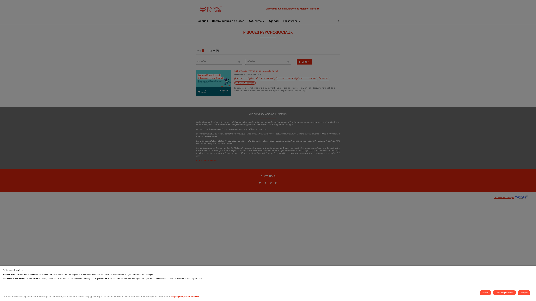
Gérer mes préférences (504, 293)
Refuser (485, 293)
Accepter (524, 293)
